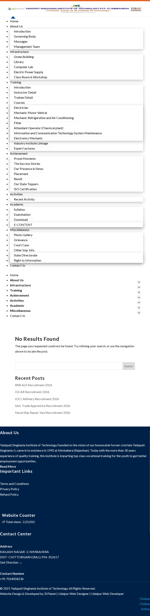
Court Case (21, 245)
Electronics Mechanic (28, 138)
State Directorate (25, 255)
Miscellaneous (20, 310)
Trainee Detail (23, 97)
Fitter (17, 123)
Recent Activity (24, 199)
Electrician (21, 107)
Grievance (21, 240)
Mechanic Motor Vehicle (30, 113)
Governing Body (25, 36)
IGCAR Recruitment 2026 (32, 392)
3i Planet (50, 593)
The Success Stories (27, 163)
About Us (17, 280)
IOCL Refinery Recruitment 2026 (37, 399)
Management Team (27, 46)
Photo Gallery (23, 235)
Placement (21, 174)
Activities (17, 300)
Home (14, 21)
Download (21, 219)
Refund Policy (9, 494)
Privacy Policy (9, 489)
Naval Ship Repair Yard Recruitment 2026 (42, 412)
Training (16, 290)
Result (18, 179)
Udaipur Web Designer (73, 593)
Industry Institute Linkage (31, 143)
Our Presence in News (28, 168)
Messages (21, 41)
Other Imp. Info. (24, 250)
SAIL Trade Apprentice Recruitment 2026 (42, 406)
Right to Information (27, 260)
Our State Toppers (26, 184)
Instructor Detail (25, 92)
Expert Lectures (24, 148)
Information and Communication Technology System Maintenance (58, 133)
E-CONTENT (23, 224)
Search (128, 366)
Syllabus (19, 209)
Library (19, 62)
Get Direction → (11, 562)
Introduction (22, 31)
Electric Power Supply (28, 72)
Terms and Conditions (14, 483)
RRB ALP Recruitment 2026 (33, 385)
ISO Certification (25, 189)
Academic (17, 305)
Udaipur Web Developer (107, 593)
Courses (19, 102)
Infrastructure (20, 285)
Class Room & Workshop (30, 77)
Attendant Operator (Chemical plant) (38, 128)
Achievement (19, 295)
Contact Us (17, 265)
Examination (22, 214)
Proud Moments (25, 158)
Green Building (24, 57)
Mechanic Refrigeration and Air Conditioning (44, 118)
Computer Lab (23, 67)
